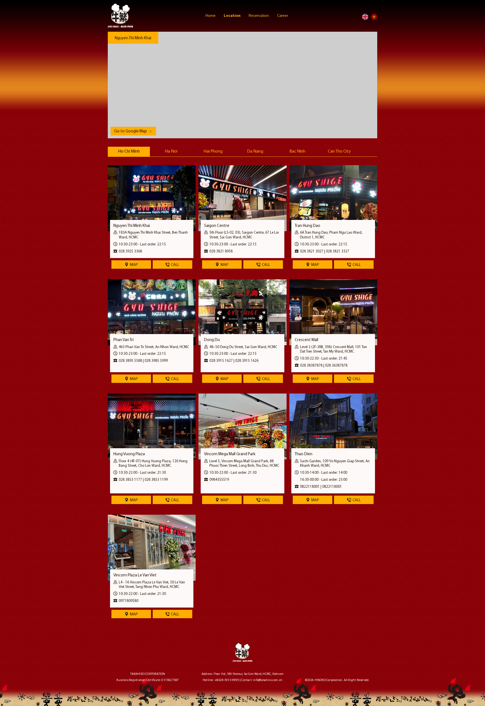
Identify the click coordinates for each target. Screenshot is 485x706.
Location (232, 16)
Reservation (259, 16)
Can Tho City (339, 151)
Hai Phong (213, 151)
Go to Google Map (133, 131)
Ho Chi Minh (129, 151)
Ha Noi (171, 151)
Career (282, 16)
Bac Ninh (297, 151)
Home (210, 16)
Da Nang (255, 151)
